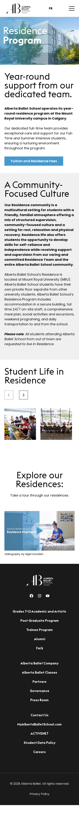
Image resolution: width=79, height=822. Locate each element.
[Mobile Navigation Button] (71, 8)
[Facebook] (31, 595)
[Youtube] (47, 595)
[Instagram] (39, 595)
